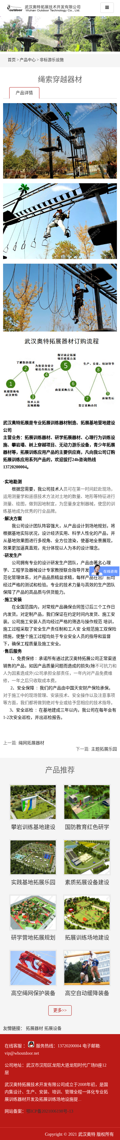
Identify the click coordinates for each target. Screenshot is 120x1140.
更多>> (60, 1010)
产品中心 (28, 59)
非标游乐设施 (52, 59)
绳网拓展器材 (31, 743)
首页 (12, 59)
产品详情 (24, 93)
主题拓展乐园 (104, 749)
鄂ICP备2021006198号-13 (49, 1111)
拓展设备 (53, 1028)
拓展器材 (34, 1028)
